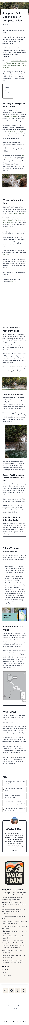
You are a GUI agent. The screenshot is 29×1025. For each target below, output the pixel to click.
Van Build (14, 1009)
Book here (13, 281)
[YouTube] (5, 990)
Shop (15, 1006)
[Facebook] (23, 990)
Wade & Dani (7, 24)
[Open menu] (27, 1)
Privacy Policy (6, 975)
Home (5, 1006)
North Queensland (11, 116)
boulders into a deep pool (16, 132)
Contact (4, 972)
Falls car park (6, 255)
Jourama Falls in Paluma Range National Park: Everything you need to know (14, 904)
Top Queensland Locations (12, 890)
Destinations (22, 1006)
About (10, 1006)
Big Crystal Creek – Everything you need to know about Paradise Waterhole (13, 911)
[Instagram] (11, 990)
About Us (5, 970)
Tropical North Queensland (17, 213)
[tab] (14, 783)
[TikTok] (17, 990)
